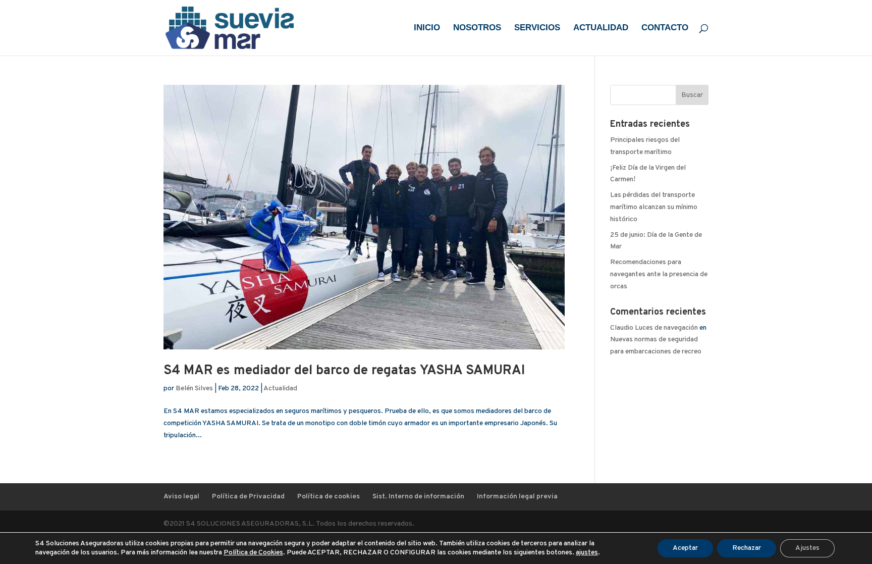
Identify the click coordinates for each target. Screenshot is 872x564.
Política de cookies (328, 496)
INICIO (427, 28)
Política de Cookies (253, 552)
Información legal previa (517, 496)
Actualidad (280, 388)
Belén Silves (194, 388)
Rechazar (746, 548)
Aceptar (685, 548)
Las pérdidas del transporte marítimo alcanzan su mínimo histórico (653, 207)
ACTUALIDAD (600, 28)
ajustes (587, 552)
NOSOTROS (477, 28)
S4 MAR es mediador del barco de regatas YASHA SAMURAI (344, 371)
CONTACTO (664, 28)
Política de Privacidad (248, 496)
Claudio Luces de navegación (654, 328)
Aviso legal (181, 496)
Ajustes (807, 548)
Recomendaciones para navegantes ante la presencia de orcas (658, 274)
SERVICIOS (537, 28)
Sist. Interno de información (418, 496)
